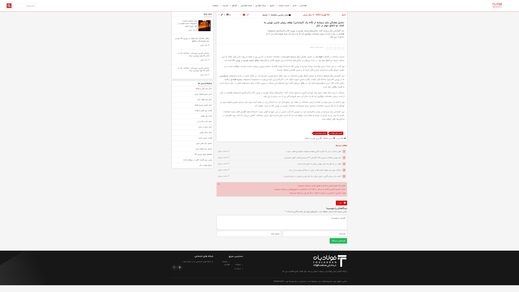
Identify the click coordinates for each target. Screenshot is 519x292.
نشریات (225, 5)
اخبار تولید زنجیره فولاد (203, 105)
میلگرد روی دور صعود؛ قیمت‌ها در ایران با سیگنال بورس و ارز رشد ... (314, 170)
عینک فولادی (260, 5)
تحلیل (272, 5)
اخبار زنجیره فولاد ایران (203, 94)
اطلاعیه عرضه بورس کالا (203, 154)
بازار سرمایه (295, 56)
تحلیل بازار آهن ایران (204, 143)
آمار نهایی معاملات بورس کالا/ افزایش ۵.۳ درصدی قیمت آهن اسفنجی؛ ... (312, 157)
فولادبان (303, 5)
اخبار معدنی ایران (205, 127)
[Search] (9, 5)
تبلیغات (215, 5)
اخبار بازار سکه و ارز (204, 121)
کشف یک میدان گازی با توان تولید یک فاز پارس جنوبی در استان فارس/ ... (311, 176)
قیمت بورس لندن (205, 138)
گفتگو (234, 5)
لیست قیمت (283, 5)
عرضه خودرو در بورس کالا (243, 60)
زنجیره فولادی (237, 79)
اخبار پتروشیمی (320, 133)
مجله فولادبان (246, 5)
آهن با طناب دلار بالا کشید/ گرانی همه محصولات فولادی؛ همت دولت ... (313, 151)
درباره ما (237, 268)
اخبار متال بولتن (206, 132)
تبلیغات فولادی (226, 263)
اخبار (294, 5)
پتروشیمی (224, 75)
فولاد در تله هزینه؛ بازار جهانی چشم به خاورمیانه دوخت (319, 164)
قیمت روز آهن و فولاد (203, 110)
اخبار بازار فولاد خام (204, 99)
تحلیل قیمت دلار (205, 165)
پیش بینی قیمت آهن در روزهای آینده (197, 160)
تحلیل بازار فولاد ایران (204, 149)
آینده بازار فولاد (336, 133)
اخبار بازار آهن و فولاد (203, 88)
